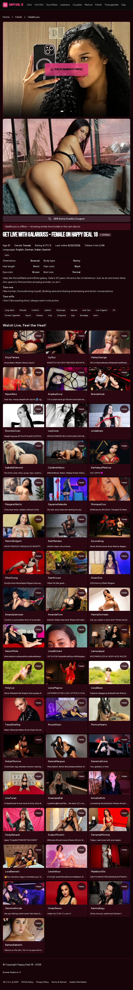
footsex (39, 315)
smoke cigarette (12, 315)
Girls (29, 4)
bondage (84, 315)
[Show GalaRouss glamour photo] (71, 111)
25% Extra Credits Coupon (71, 219)
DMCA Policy (27, 982)
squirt (28, 315)
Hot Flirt (39, 4)
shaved (22, 310)
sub (50, 315)
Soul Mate (51, 4)
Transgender (112, 4)
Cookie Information (78, 982)
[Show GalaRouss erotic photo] (62, 111)
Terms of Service (58, 982)
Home (6, 17)
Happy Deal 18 (13, 5)
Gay (123, 4)
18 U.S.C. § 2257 (11, 982)
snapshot (61, 315)
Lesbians (65, 4)
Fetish (98, 4)
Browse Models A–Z (12, 972)
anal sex (86, 310)
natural (73, 310)
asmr (95, 315)
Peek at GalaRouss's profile (70, 70)
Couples (77, 4)
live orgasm (101, 310)
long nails (9, 310)
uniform (35, 310)
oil (114, 310)
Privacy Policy (42, 982)
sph (73, 315)
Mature (88, 4)
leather (47, 310)
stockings (60, 310)
